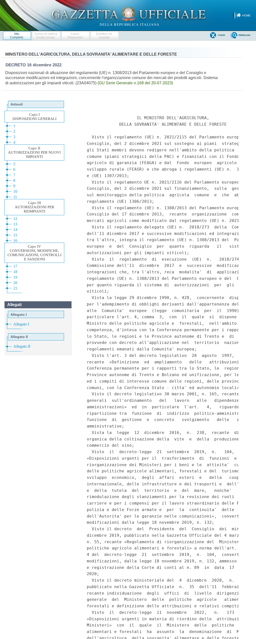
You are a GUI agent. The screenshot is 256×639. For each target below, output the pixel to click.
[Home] (128, 15)
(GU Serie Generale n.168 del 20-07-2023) (135, 83)
